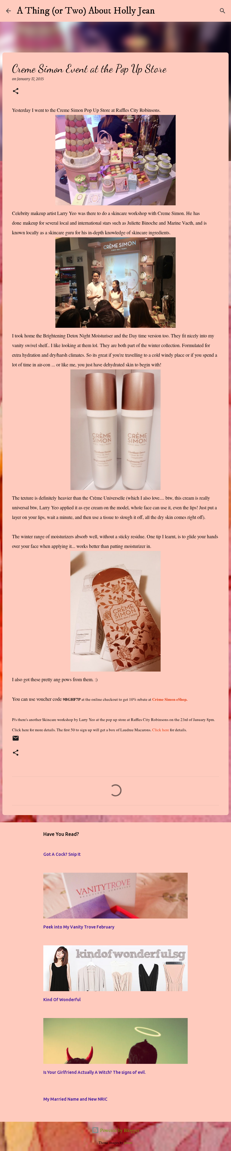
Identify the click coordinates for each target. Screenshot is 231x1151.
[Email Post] (15, 741)
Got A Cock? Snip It (62, 854)
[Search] (163, 11)
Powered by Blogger (119, 1130)
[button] (15, 91)
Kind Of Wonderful (62, 999)
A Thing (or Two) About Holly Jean (86, 11)
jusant (128, 1142)
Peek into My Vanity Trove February (78, 927)
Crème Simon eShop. (169, 699)
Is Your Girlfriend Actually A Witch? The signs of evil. (94, 1072)
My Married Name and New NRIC (75, 1099)
